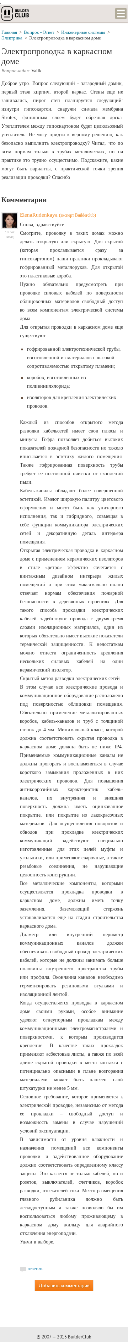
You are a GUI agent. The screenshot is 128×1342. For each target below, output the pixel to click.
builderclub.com (15, 13)
